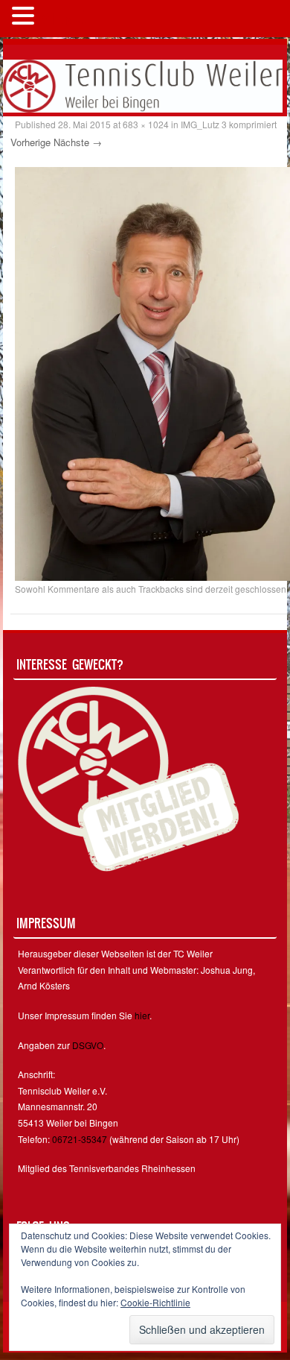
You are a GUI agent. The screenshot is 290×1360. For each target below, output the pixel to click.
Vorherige (30, 142)
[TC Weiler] (143, 84)
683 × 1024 (146, 124)
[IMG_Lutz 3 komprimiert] (152, 372)
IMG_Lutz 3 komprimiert (229, 124)
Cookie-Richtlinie (155, 1302)
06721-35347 (79, 1139)
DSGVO (87, 1045)
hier (142, 1015)
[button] (25, 17)
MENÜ (63, 19)
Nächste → (78, 142)
